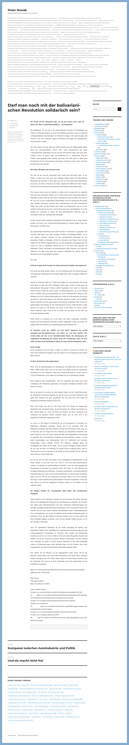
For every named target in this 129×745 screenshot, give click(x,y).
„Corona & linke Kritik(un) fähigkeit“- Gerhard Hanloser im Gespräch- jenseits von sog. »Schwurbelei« (29, 84)
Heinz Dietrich (18, 136)
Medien (98, 177)
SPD (97, 274)
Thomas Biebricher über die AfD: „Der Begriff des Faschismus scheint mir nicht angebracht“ (108, 359)
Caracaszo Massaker (18, 134)
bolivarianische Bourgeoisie (16, 131)
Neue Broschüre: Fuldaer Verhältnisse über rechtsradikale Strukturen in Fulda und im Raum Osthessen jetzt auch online (64, 53)
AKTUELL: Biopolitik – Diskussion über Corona (58, 86)
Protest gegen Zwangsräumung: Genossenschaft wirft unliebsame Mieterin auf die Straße (105, 395)
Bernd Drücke (61, 685)
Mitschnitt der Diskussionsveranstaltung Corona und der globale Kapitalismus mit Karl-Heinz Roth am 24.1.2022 (32, 64)
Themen (72, 86)
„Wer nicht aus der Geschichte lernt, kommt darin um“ (71, 39)
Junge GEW (103, 240)
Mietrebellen (40, 710)
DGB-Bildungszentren (106, 223)
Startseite (38, 86)
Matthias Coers (14, 710)
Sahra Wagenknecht (48, 713)
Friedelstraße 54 (45, 696)
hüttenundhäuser (101, 169)
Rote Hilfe (33, 713)
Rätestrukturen (18, 137)
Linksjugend (102, 263)
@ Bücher (99, 135)
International (13, 125)
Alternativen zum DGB (106, 215)
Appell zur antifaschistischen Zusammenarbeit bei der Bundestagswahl (94, 22)
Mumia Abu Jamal (55, 710)
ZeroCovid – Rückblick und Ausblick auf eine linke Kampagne (21, 59)
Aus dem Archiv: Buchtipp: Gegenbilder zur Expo (86, 20)
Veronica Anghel (100, 185)
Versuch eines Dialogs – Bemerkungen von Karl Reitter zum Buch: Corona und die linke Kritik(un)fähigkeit (31, 69)
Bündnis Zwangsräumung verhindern (33, 688)
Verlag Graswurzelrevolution (19, 717)
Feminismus (100, 166)
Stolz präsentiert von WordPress (28, 735)
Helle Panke (54, 699)
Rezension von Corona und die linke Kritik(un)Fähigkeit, (96, 64)
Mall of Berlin (72, 706)
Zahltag (47, 59)
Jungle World (79, 703)
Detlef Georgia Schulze (72, 688)
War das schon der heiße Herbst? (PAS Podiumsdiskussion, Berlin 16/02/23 (72, 36)
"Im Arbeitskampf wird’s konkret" (109, 145)
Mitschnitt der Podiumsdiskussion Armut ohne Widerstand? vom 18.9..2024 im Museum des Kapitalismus (31, 25)
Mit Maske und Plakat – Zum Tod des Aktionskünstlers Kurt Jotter (81, 43)
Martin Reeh (11, 137)
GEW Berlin (103, 236)
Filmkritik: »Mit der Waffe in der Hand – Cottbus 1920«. (96, 39)
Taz (60, 713)
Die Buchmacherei (55, 692)
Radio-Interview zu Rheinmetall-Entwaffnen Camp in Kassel (71, 41)
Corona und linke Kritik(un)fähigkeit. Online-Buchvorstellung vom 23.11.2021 (60, 81)
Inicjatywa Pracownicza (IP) (105, 249)
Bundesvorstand (104, 217)
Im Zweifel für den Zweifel (103, 373)
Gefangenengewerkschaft (64, 696)
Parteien (97, 251)
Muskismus (98, 418)
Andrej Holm (14, 685)
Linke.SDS (101, 261)
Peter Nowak (17, 10)
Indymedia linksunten (17, 703)
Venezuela (10, 140)
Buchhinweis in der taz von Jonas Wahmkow (60, 66)
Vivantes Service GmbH (102, 307)
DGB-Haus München (106, 227)
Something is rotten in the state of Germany (76, 50)
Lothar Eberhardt (41, 706)
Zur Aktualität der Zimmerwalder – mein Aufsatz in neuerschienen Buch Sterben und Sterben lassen (30, 27)
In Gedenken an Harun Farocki (60, 90)
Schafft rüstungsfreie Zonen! (104, 414)
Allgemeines (100, 158)
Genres (78, 86)
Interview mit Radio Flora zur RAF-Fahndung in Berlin (107, 29)
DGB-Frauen (103, 225)
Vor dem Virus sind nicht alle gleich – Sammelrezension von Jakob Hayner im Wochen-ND (27, 71)
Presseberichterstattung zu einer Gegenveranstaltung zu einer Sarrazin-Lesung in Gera (88, 90)
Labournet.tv (26, 706)
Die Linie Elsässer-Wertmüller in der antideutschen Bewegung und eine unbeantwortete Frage (80, 18)
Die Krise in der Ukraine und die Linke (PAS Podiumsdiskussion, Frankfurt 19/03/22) (26, 55)
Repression (99, 179)
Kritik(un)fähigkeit (82, 62)
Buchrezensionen (103, 137)
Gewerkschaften (100, 206)
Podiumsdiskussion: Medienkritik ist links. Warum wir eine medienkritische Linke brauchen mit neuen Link (76, 27)
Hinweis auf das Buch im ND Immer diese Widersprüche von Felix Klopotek (72, 69)
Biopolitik (98, 128)
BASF (96, 293)
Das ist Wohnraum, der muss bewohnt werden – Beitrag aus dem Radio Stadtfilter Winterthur (72, 29)
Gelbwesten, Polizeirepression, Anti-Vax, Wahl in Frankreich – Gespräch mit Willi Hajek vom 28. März (29, 57)
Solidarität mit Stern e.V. (13, 29)
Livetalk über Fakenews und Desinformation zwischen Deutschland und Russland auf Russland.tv (58, 88)
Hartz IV (43, 699)
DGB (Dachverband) (104, 213)
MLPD (98, 270)
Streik (43, 59)
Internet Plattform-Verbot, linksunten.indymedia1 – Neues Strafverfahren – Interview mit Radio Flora (43, 50)
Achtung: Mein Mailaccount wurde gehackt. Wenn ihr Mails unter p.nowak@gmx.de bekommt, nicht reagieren (32, 41)
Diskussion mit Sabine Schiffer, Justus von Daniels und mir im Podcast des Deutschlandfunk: (81, 32)
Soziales (12, 127)
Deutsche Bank (99, 301)
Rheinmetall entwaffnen (17, 713)
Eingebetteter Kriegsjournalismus (95, 50)
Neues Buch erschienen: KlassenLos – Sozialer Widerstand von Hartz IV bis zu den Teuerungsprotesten (30, 36)
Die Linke (99, 253)
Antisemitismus (54, 59)
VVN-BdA (36, 717)
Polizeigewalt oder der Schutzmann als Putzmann (75, 34)
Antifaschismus (101, 160)
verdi (68, 713)
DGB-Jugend (103, 230)
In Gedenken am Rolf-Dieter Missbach (109, 27)
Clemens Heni (55, 688)
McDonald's (98, 303)
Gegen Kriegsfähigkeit (102, 402)
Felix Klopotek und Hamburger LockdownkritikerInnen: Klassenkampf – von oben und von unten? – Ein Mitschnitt (78, 57)
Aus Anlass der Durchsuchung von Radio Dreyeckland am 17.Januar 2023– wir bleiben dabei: (90, 48)
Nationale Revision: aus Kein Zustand (49, 39)
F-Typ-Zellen (62, 59)
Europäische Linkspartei (104, 265)
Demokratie (78, 59)
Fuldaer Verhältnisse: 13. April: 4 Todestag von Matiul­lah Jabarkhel (22, 53)
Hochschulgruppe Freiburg (108, 232)
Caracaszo (10, 134)
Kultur (98, 175)
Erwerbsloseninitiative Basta (19, 696)
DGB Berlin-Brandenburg (107, 219)
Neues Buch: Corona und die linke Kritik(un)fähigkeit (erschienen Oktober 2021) (25, 81)
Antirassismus (99, 126)
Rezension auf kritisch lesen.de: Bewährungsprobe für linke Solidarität (87, 66)
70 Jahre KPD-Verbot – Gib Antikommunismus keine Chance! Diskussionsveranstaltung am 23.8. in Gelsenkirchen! (32, 18)
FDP (97, 268)
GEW (99, 234)
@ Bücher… (85, 86)
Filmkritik (98, 131)
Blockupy (12, 688)
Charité (97, 297)
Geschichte (98, 152)
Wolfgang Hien (72, 717)
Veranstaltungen (94, 86)
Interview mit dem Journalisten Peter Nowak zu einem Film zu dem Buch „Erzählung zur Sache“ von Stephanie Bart (33, 32)
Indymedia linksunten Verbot (39, 703)
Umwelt (98, 183)
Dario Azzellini (11, 136)
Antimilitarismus (100, 124)
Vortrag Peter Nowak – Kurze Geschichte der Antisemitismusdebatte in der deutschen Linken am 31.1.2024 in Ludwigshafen (35, 34)
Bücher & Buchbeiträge (106, 86)
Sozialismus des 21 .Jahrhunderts (15, 139)
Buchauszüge (100, 143)
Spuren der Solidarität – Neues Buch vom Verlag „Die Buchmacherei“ (35, 29)
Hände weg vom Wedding (72, 699)
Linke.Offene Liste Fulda (105, 259)
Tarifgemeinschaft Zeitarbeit (107, 242)
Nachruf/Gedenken (101, 154)
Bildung (98, 164)
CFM (97, 299)
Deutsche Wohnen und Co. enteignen (22, 692)
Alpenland (98, 288)
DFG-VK (42, 692)
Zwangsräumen (70, 59)
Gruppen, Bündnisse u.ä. (102, 244)
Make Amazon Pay (57, 706)
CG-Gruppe (98, 295)
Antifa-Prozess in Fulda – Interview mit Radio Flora (64, 93)
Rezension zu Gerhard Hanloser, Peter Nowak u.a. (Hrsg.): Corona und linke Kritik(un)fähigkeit (28, 66)
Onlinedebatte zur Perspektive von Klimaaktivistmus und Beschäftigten (23, 39)
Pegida (68, 710)
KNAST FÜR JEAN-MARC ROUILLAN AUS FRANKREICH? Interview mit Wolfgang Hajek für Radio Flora (30, 90)
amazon (97, 290)
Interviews (99, 150)
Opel (96, 305)
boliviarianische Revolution (14, 133)
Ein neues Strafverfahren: (13, 50)
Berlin (25, 685)
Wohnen (38, 59)
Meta (33, 88)
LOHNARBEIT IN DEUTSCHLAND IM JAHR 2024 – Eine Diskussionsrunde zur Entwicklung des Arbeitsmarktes (79, 25)
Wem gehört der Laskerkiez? (53, 717)
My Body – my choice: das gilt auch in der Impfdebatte (70, 64)
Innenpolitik (13, 123)
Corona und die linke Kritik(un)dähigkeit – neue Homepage (99, 41)
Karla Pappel (13, 706)
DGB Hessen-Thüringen (107, 221)
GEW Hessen (103, 238)
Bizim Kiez (73, 685)
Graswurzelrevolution (16, 699)
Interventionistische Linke (61, 703)
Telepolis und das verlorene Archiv (106, 20)
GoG (97, 246)
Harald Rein (32, 699)
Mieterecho (27, 710)
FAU (34, 696)
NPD (97, 272)
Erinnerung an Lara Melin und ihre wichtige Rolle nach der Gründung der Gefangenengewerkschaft (72, 71)
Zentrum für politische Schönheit (20, 720)
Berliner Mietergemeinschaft (42, 685)
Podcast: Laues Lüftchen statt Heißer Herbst (99, 36)
